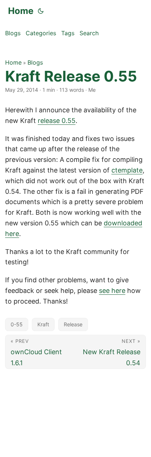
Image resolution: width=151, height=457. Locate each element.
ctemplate (127, 170)
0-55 (17, 324)
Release (73, 324)
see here (112, 290)
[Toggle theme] (40, 11)
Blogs (35, 62)
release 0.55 (57, 120)
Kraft (43, 324)
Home (20, 11)
